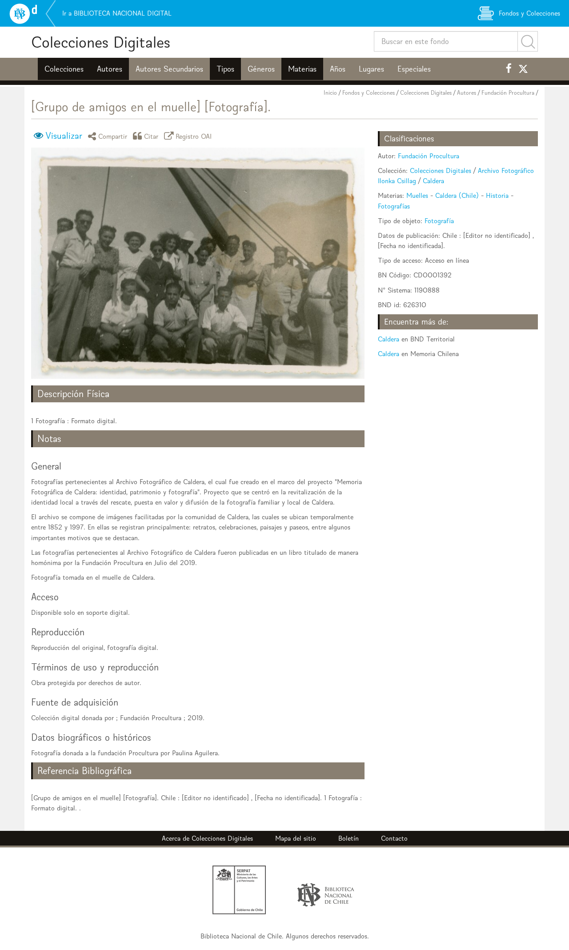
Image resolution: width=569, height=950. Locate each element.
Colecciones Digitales (100, 42)
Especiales (414, 69)
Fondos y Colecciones (368, 92)
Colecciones (64, 69)
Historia (497, 195)
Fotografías (394, 206)
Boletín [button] (348, 838)
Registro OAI (194, 135)
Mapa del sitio (295, 838)
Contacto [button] (394, 838)
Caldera (433, 180)
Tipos (225, 69)
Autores (109, 69)
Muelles (417, 195)
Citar (151, 135)
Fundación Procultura (507, 92)
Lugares (371, 69)
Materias (302, 69)
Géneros (261, 69)
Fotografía (439, 220)
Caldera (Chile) (457, 195)
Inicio (330, 92)
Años (337, 69)
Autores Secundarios (169, 69)
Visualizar (63, 135)
